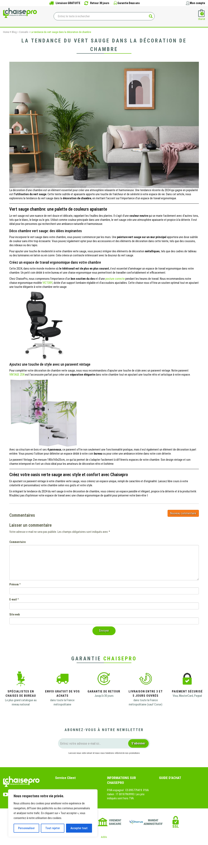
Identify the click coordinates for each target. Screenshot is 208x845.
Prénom (14, 584)
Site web (14, 614)
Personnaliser (26, 828)
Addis (104, 837)
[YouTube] (5, 793)
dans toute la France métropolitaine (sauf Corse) (145, 702)
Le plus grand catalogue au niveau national (21, 702)
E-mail (13, 599)
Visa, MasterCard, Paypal (187, 696)
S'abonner (138, 743)
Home (6, 32)
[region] (53, 813)
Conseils (23, 32)
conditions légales (102, 760)
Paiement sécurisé (187, 691)
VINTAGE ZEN (17, 374)
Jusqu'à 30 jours (104, 696)
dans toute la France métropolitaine (62, 702)
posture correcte (115, 278)
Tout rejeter (52, 828)
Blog (14, 32)
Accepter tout (79, 828)
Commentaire (17, 542)
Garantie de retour (104, 691)
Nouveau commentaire (183, 513)
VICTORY (47, 282)
